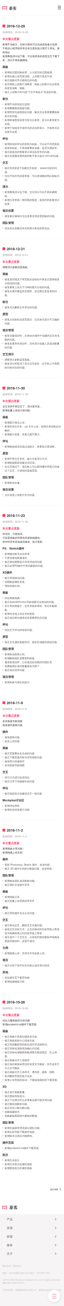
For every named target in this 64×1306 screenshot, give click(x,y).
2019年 (54, 1189)
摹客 (12, 1207)
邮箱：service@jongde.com (15, 1272)
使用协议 (16, 1265)
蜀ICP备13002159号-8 (13, 1282)
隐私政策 (6, 1265)
